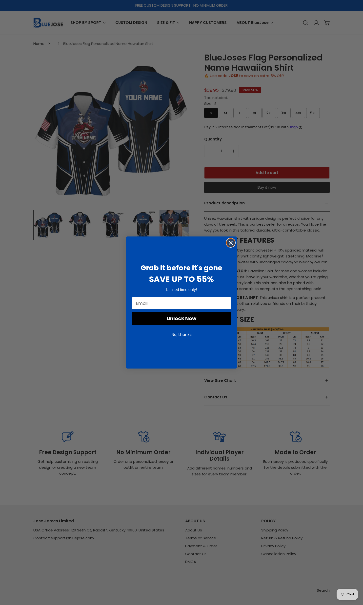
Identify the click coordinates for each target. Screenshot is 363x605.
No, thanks (181, 335)
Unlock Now (181, 318)
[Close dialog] (230, 242)
